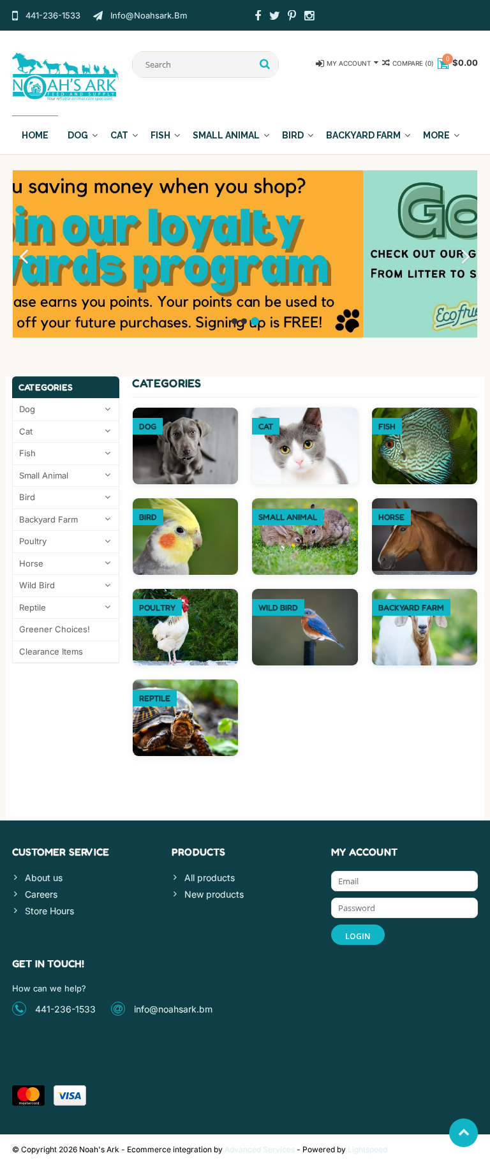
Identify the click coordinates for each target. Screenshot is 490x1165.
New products (214, 894)
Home (35, 135)
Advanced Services (260, 1149)
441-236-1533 (65, 1009)
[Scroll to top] (463, 1132)
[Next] (466, 257)
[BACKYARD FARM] (425, 595)
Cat (119, 135)
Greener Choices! (54, 629)
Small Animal (226, 135)
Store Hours (49, 910)
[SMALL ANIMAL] (305, 505)
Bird (293, 135)
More (436, 135)
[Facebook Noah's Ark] (258, 17)
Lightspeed (367, 1149)
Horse (31, 563)
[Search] (265, 64)
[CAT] (305, 414)
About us (44, 877)
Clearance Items (51, 651)
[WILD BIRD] (305, 595)
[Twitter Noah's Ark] (275, 17)
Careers (41, 894)
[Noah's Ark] (65, 75)
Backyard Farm (363, 135)
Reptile (32, 607)
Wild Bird (37, 585)
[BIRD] (186, 505)
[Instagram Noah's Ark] (309, 17)
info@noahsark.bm (173, 1009)
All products (209, 877)
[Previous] (23, 257)
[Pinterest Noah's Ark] (292, 17)
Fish (160, 135)
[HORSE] (425, 505)
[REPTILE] (186, 686)
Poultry (33, 541)
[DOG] (186, 414)
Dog (78, 135)
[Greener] (245, 254)
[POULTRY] (186, 595)
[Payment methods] (28, 1095)
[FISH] (425, 414)
